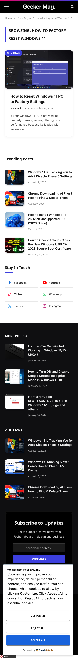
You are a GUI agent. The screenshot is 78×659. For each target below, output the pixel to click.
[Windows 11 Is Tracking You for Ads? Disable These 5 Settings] (14, 177)
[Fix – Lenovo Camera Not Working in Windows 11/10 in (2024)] (14, 351)
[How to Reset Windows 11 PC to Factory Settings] (39, 69)
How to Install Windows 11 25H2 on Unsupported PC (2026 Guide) (47, 219)
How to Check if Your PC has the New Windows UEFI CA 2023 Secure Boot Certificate (49, 244)
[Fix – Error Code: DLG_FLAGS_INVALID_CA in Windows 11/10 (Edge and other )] (14, 401)
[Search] (72, 6)
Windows (13, 52)
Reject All (38, 628)
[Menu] (6, 6)
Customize (38, 615)
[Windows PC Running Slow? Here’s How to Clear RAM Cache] (14, 466)
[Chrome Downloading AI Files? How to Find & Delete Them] (14, 198)
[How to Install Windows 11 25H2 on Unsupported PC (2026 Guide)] (14, 219)
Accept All (38, 640)
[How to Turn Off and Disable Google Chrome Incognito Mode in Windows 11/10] (14, 376)
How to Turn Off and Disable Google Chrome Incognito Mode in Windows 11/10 (48, 376)
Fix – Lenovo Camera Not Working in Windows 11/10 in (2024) (48, 350)
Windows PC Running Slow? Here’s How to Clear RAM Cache (48, 466)
